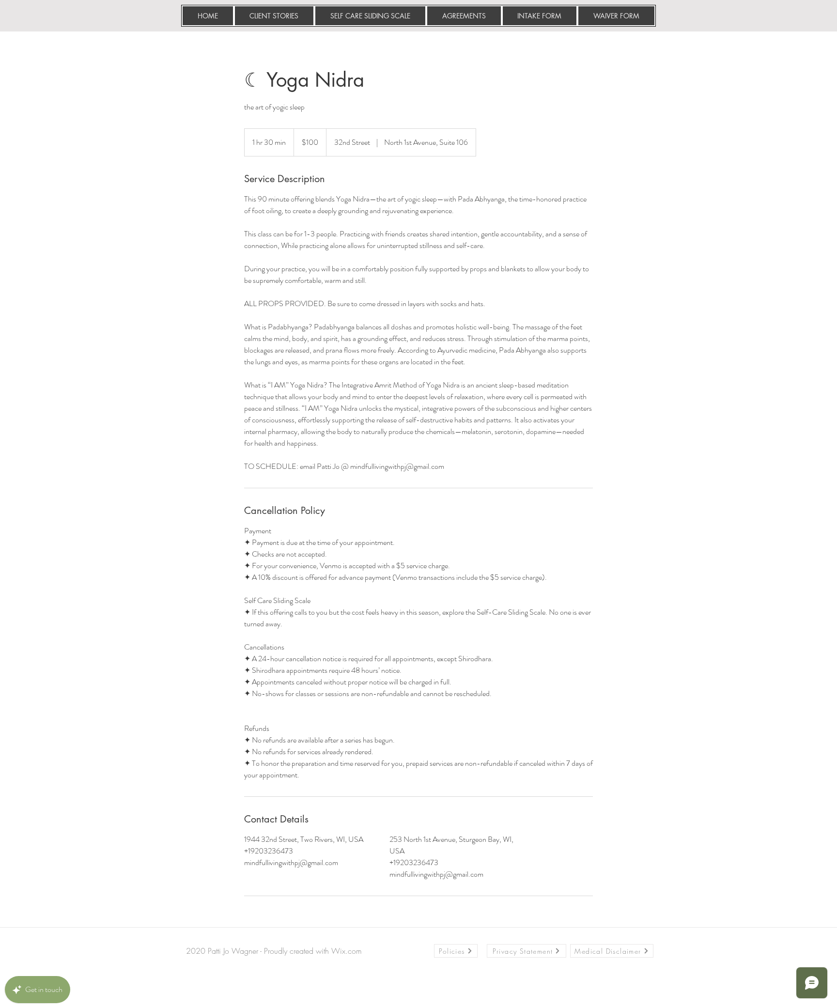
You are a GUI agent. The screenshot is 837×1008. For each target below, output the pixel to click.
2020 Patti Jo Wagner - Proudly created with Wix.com (274, 951)
